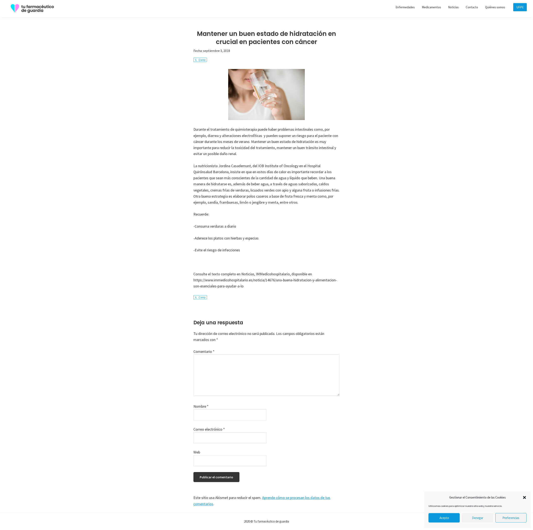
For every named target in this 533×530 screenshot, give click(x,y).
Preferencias (510, 518)
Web (196, 452)
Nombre (201, 406)
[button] (524, 497)
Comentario (203, 351)
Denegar (477, 518)
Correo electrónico (209, 429)
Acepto (444, 518)
